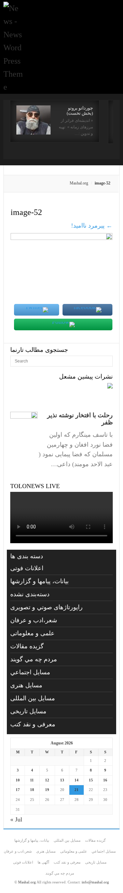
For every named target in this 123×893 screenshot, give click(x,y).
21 (76, 790)
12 (47, 780)
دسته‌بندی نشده (30, 594)
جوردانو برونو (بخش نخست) (80, 110)
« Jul (16, 819)
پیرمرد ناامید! (91, 225)
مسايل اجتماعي (30, 672)
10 (18, 780)
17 (18, 790)
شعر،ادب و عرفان (33, 620)
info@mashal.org (95, 882)
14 (76, 780)
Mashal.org (79, 183)
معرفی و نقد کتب (32, 724)
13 (62, 780)
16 (105, 780)
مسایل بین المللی (32, 698)
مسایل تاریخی (28, 711)
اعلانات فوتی (26, 568)
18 (32, 790)
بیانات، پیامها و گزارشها (39, 581)
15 (91, 780)
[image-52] (61, 237)
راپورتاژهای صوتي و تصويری (46, 607)
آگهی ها (43, 862)
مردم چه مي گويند (33, 659)
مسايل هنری (26, 685)
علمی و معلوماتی (32, 633)
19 (47, 790)
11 (32, 780)
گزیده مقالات (27, 646)
